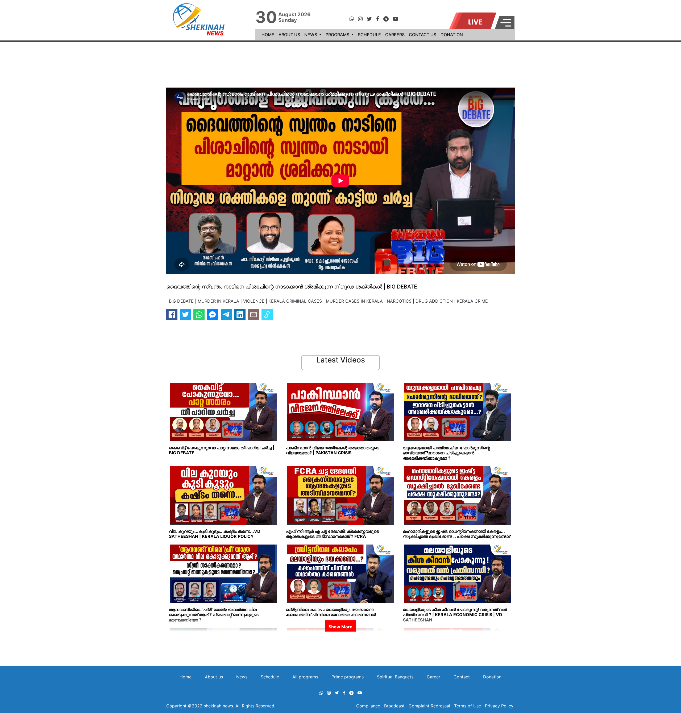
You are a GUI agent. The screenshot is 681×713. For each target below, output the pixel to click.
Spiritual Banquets (395, 676)
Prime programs (347, 676)
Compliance (368, 705)
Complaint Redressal (429, 705)
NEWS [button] (311, 34)
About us (214, 676)
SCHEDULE (369, 34)
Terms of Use (467, 705)
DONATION (452, 34)
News (241, 676)
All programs (305, 676)
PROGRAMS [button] (338, 34)
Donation (492, 676)
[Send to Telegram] (226, 314)
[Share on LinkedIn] (240, 314)
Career (433, 676)
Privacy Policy (499, 705)
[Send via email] (253, 314)
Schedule (270, 676)
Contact (462, 676)
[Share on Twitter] (185, 314)
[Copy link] (267, 314)
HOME (268, 34)
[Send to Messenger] (212, 314)
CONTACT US (422, 34)
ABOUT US (289, 34)
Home (186, 676)
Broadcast (395, 705)
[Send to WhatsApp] (199, 314)
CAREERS (395, 34)
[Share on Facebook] (171, 314)
